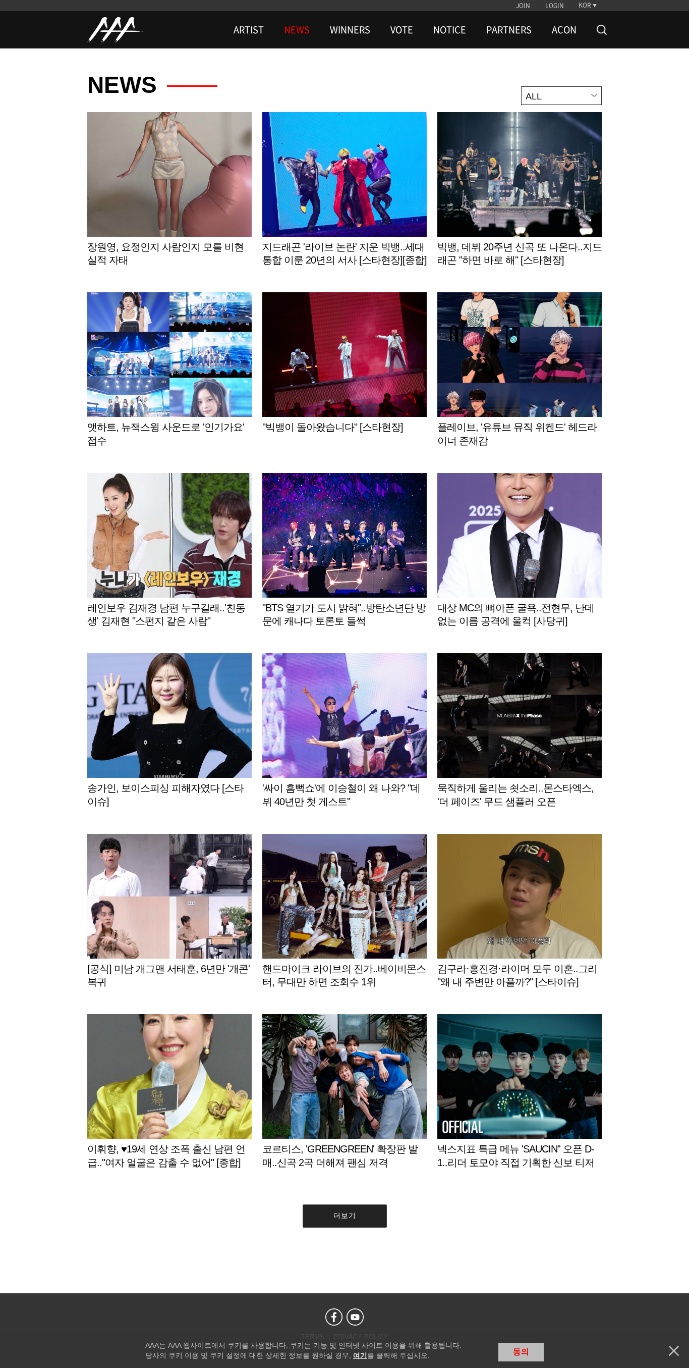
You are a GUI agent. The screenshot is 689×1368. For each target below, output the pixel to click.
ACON (564, 29)
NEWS (297, 29)
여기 (360, 1355)
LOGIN (554, 6)
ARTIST (249, 29)
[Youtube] (355, 1317)
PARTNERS (509, 29)
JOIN (523, 6)
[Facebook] (333, 1317)
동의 (521, 1351)
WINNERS (350, 29)
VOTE (401, 29)
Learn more (169, 199)
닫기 (674, 1351)
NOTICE (449, 29)
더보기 (344, 1216)
